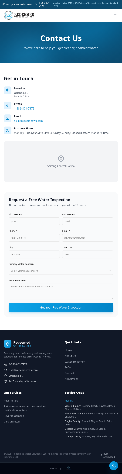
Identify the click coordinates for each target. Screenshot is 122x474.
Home (68, 350)
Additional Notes (18, 280)
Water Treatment (75, 361)
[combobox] (61, 271)
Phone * (13, 230)
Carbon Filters (12, 421)
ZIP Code (67, 247)
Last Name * (68, 214)
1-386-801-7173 (24, 108)
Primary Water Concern (21, 263)
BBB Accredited (109, 455)
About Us (70, 356)
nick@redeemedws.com (28, 121)
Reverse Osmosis (14, 416)
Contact (69, 373)
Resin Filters (11, 400)
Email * (66, 230)
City (11, 247)
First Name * (15, 214)
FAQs (68, 367)
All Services (71, 379)
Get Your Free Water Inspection (61, 307)
